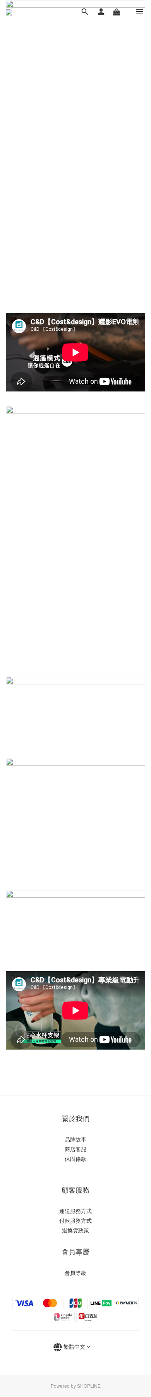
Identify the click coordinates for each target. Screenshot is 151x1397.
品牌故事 (75, 1139)
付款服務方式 (75, 1220)
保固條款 (75, 1158)
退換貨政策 (75, 1230)
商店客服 (75, 1149)
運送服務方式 (75, 1211)
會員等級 (75, 1272)
